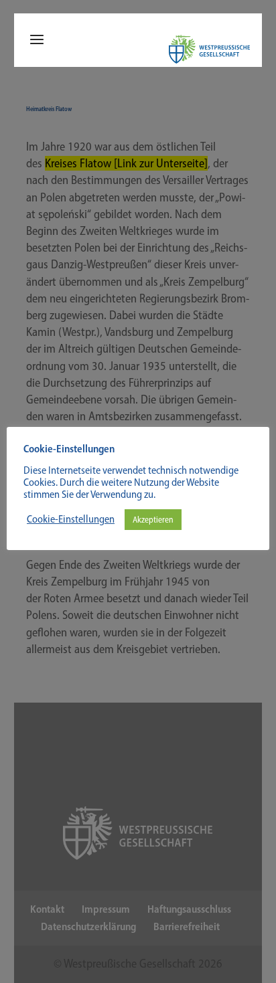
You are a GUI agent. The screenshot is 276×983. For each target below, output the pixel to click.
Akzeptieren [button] (153, 520)
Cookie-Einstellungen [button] (71, 519)
